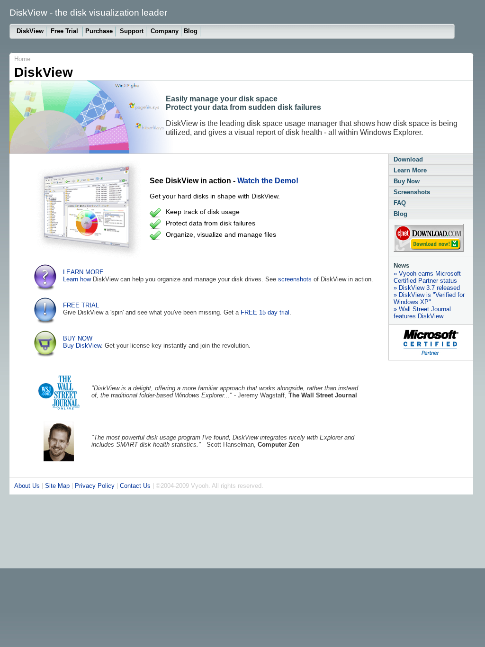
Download (408, 159)
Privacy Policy (95, 485)
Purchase (99, 31)
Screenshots (412, 192)
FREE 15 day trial (265, 312)
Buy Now (407, 181)
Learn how (77, 279)
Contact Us (135, 485)
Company (165, 31)
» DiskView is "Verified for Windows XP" (429, 298)
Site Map (57, 485)
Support (132, 31)
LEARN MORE (83, 272)
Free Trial (65, 31)
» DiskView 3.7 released (427, 287)
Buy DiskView (82, 345)
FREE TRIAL (81, 305)
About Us (27, 485)
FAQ (400, 203)
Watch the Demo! (267, 181)
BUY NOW (77, 338)
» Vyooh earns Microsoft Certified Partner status (427, 277)
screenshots (295, 279)
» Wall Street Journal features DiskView (422, 313)
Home (22, 59)
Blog (191, 31)
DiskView (30, 31)
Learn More (410, 170)
